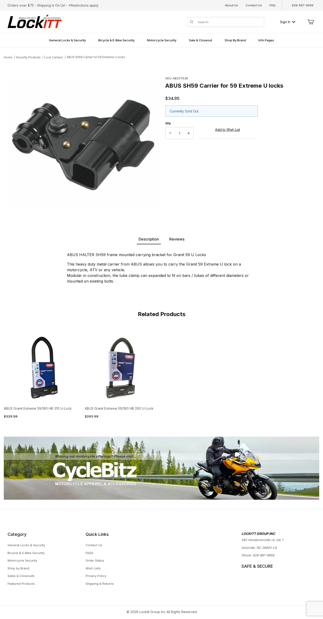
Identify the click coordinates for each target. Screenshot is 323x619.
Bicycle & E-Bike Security (26, 553)
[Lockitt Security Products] (35, 21)
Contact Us (254, 5)
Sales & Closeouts (21, 576)
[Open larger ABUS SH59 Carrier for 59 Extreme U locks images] (83, 143)
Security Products (28, 57)
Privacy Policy (96, 576)
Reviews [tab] (176, 239)
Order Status (95, 560)
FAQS (89, 553)
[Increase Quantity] (188, 133)
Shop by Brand (18, 568)
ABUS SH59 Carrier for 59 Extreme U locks (96, 57)
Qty (168, 123)
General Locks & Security (26, 545)
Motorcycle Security (22, 560)
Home (8, 57)
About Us (231, 5)
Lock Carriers (53, 57)
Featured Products (21, 583)
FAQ (272, 5)
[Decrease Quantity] (170, 133)
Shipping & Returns (100, 583)
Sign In (285, 22)
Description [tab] (149, 239)
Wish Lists (93, 568)
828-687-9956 (263, 555)
